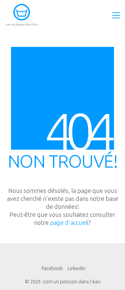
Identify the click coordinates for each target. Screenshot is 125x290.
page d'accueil (69, 222)
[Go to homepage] (21, 15)
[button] (116, 15)
